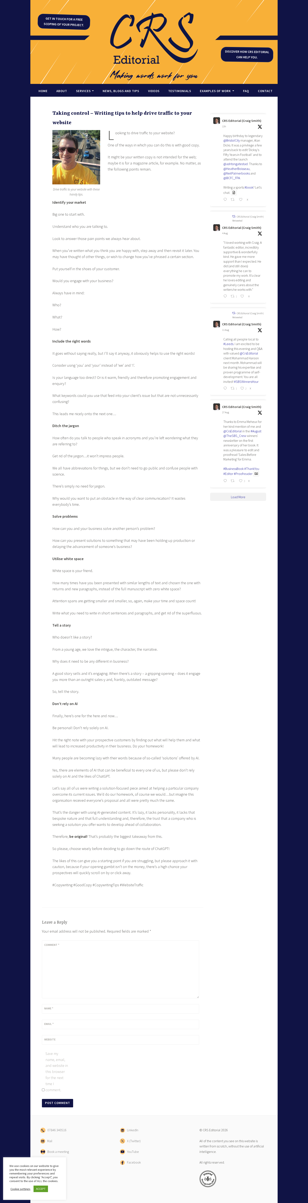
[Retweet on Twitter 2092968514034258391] (234, 481)
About (61, 91)
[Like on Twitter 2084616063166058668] (243, 297)
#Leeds (228, 344)
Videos (153, 91)
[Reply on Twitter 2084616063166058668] (226, 297)
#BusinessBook (233, 469)
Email (49, 1024)
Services (83, 91)
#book (249, 187)
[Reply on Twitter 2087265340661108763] (226, 389)
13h (224, 126)
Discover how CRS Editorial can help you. (247, 54)
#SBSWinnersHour (246, 381)
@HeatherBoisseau (236, 169)
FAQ (246, 91)
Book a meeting (57, 1152)
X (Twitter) (133, 1141)
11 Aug (225, 329)
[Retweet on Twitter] (233, 216)
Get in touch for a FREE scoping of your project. (64, 22)
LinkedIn (131, 1130)
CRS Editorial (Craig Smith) (241, 121)
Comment (51, 945)
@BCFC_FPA (231, 178)
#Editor (228, 474)
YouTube (132, 1152)
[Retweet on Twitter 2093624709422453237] (234, 200)
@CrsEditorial (249, 353)
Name (48, 1008)
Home (43, 91)
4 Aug (225, 233)
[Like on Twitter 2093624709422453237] (242, 200)
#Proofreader (243, 474)
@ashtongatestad (235, 164)
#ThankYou (251, 469)
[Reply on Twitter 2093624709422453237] (226, 200)
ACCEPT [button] (40, 1189)
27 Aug (225, 412)
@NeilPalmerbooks (236, 173)
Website (50, 1039)
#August (256, 431)
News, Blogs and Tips (121, 91)
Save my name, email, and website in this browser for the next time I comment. (56, 1071)
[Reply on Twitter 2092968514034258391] (226, 481)
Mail (48, 1141)
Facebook (133, 1162)
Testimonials (179, 91)
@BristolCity (231, 140)
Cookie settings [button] (20, 1189)
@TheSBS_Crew (234, 436)
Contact (265, 91)
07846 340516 (55, 1130)
